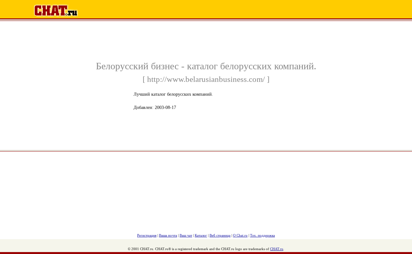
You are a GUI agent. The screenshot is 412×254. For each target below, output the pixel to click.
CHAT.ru (276, 249)
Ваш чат (186, 235)
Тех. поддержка (262, 235)
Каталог (201, 235)
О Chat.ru (240, 235)
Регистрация (146, 235)
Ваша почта (168, 235)
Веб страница (220, 235)
